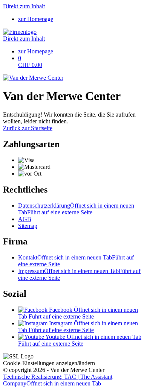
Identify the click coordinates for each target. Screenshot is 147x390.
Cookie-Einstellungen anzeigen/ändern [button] (49, 363)
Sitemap (27, 226)
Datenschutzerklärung (76, 208)
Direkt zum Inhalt (24, 6)
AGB (24, 219)
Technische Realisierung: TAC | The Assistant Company (57, 380)
